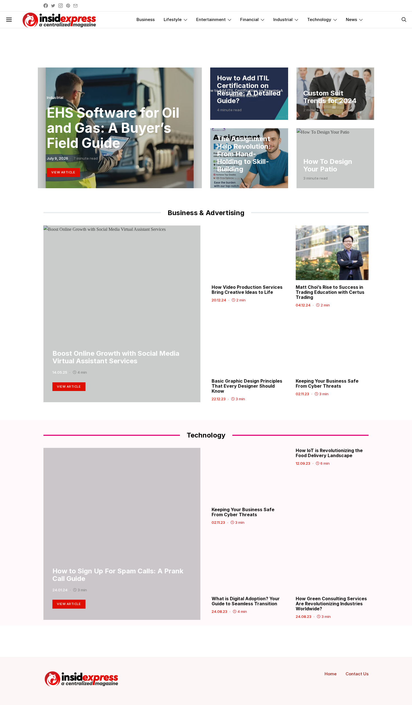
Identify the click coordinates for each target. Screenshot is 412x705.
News (351, 19)
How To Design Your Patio (327, 165)
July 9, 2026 (57, 158)
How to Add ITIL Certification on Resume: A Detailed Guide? (249, 89)
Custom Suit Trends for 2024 (330, 97)
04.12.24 (303, 305)
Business (145, 19)
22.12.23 (219, 399)
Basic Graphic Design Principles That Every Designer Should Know (247, 386)
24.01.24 (60, 590)
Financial (249, 19)
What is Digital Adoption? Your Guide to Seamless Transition (246, 601)
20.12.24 (219, 300)
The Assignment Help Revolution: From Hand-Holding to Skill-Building (244, 154)
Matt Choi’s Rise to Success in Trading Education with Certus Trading (330, 292)
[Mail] (75, 5)
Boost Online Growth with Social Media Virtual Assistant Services (115, 357)
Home (331, 673)
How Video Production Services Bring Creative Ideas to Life (247, 289)
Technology (319, 19)
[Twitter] (53, 5)
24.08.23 (219, 611)
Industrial (283, 19)
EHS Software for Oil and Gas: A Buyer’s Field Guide (113, 127)
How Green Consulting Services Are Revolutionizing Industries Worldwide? (331, 603)
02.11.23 (302, 394)
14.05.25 (59, 372)
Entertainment (211, 19)
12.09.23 (303, 463)
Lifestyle (173, 19)
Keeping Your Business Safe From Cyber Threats (327, 383)
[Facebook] (45, 5)
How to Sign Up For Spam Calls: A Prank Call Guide (117, 575)
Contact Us (357, 673)
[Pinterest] (68, 5)
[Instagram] (60, 5)
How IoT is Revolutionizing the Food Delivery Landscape (329, 453)
